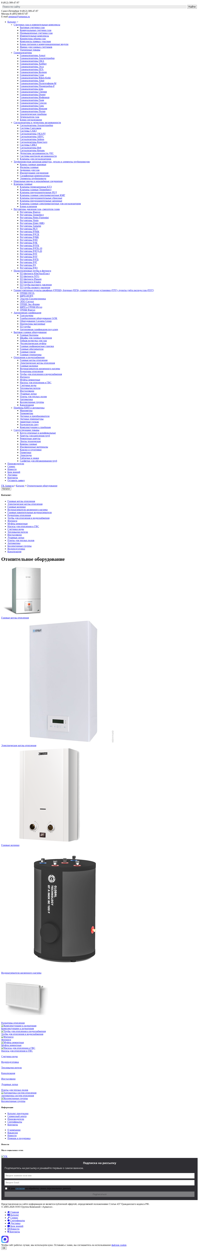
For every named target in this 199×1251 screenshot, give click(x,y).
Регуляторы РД (28, 265)
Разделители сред (29, 424)
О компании (14, 1130)
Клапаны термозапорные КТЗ (36, 186)
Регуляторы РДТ (28, 254)
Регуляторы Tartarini (30, 226)
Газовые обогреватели (32, 349)
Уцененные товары (30, 49)
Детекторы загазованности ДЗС (37, 153)
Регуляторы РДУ (28, 256)
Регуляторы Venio (29, 220)
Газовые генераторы (31, 354)
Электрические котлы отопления (37, 363)
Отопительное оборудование (42, 485)
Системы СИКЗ (28, 145)
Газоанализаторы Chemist (33, 91)
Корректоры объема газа (33, 38)
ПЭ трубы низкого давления (35, 287)
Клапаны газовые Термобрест (35, 189)
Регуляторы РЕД (28, 228)
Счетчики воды (28, 385)
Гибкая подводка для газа (33, 340)
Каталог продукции (17, 1113)
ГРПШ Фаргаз (27, 310)
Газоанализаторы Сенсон (33, 103)
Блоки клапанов (28, 206)
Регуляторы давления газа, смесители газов (37, 209)
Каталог (12, 22)
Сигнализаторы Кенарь (32, 150)
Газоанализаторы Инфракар (34, 97)
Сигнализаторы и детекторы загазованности (37, 122)
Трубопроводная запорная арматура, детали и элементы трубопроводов (52, 161)
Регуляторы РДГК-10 (31, 248)
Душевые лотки (28, 393)
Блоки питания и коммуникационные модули (44, 44)
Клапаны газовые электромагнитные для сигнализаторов (50, 203)
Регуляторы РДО (29, 268)
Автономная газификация (27, 312)
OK (3, 1248)
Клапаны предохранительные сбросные (41, 198)
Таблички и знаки (29, 458)
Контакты (12, 477)
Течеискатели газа (29, 117)
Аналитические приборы (33, 114)
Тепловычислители (30, 388)
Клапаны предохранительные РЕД (38, 192)
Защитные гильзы (29, 421)
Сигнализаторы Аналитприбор (36, 125)
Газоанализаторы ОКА (32, 61)
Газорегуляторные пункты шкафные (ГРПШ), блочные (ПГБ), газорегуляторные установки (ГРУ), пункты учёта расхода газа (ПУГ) (84, 290)
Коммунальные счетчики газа (35, 30)
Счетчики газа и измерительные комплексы (37, 24)
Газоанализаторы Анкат (32, 55)
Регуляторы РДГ (28, 262)
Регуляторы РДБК (29, 237)
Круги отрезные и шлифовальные (38, 433)
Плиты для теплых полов (33, 396)
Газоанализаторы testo (31, 89)
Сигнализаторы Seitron (32, 139)
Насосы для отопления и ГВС (35, 382)
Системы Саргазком (30, 128)
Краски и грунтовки (31, 449)
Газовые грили (28, 351)
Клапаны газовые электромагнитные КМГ (42, 195)
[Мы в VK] (4, 1156)
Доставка (12, 474)
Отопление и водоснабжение (29, 357)
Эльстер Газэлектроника (33, 298)
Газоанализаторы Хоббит (33, 63)
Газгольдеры (26, 315)
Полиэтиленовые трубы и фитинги (32, 270)
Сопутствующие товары (26, 430)
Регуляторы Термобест (32, 214)
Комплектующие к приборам (35, 427)
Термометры (26, 413)
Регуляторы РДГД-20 (31, 251)
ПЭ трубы (25, 326)
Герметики (25, 452)
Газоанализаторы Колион (33, 72)
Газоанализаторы (23, 52)
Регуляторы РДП (29, 240)
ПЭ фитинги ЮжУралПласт (35, 273)
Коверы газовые (28, 444)
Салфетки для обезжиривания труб (38, 461)
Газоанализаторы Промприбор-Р (37, 86)
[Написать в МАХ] (5, 1242)
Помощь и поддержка (18, 1138)
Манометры (26, 410)
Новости (12, 469)
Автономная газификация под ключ (39, 329)
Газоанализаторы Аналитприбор (37, 58)
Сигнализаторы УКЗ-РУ (33, 133)
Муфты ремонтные (30, 379)
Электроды (26, 455)
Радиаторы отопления (31, 371)
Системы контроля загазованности (38, 156)
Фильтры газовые (29, 167)
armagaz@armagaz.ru (19, 16)
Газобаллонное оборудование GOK (38, 318)
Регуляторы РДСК (29, 234)
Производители (15, 463)
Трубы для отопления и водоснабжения (41, 374)
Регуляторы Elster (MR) (32, 223)
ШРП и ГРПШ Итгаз (31, 307)
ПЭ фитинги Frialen (30, 282)
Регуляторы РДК (28, 242)
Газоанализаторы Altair (32, 80)
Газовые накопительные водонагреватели (29, 512)
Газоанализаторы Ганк (32, 105)
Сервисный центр (17, 1116)
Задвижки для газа (29, 170)
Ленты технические (30, 441)
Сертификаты (14, 1122)
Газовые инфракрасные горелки (37, 346)
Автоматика (26, 399)
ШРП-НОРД (26, 296)
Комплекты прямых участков (35, 41)
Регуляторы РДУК (29, 245)
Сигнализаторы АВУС (32, 136)
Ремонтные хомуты (30, 438)
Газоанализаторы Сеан (32, 75)
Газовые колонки (29, 365)
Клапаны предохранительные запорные (41, 200)
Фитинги (25, 377)
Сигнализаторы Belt (30, 147)
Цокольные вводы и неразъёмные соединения (38, 181)
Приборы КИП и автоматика (29, 407)
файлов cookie (118, 1245)
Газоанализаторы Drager (33, 94)
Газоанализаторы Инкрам (33, 108)
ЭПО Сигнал (27, 301)
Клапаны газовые (23, 184)
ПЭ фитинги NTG (29, 276)
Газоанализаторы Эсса (32, 66)
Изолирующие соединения (34, 173)
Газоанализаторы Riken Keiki (35, 77)
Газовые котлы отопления (33, 360)
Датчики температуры (32, 419)
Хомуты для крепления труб (35, 435)
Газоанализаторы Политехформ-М (38, 83)
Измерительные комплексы (34, 35)
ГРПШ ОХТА (27, 293)
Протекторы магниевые (32, 323)
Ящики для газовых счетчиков (36, 47)
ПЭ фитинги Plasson (31, 279)
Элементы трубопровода (33, 178)
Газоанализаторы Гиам (32, 100)
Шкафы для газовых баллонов (36, 337)
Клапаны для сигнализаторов (35, 159)
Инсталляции (27, 391)
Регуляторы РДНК (29, 231)
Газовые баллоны (29, 335)
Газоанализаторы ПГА (32, 69)
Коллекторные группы (32, 402)
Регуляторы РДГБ (29, 259)
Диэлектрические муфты (33, 343)
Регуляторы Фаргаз (30, 212)
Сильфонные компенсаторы (35, 175)
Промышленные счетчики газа (36, 33)
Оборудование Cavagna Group (36, 321)
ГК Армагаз (7, 485)
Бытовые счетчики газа (32, 27)
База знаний (13, 472)
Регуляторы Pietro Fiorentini (34, 217)
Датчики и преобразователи (35, 416)
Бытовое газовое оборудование (30, 332)
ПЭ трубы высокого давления (36, 284)
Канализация (27, 405)
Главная (14, 1212)
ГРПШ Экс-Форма (30, 304)
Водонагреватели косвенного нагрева (40, 368)
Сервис (11, 466)
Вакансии (12, 1132)
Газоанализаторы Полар (32, 111)
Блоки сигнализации (31, 119)
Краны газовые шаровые (33, 164)
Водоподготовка (16, 548)
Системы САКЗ (28, 131)
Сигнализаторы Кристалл (33, 142)
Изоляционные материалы (34, 447)
